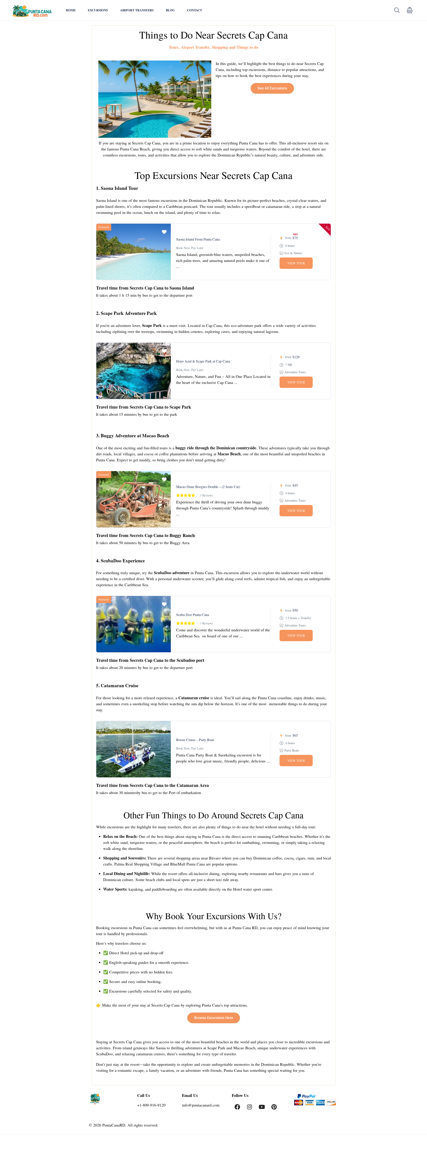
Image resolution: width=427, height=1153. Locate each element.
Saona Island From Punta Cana (198, 239)
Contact (194, 10)
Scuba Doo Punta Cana (192, 614)
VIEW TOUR (296, 263)
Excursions (98, 10)
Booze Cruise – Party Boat (195, 739)
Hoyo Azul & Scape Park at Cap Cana (203, 361)
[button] (410, 10)
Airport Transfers (137, 10)
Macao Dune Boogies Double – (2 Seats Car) (208, 486)
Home (71, 10)
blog (170, 10)
